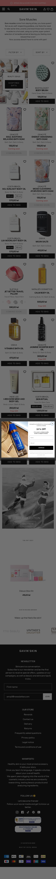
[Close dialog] (52, 423)
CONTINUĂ (41, 447)
